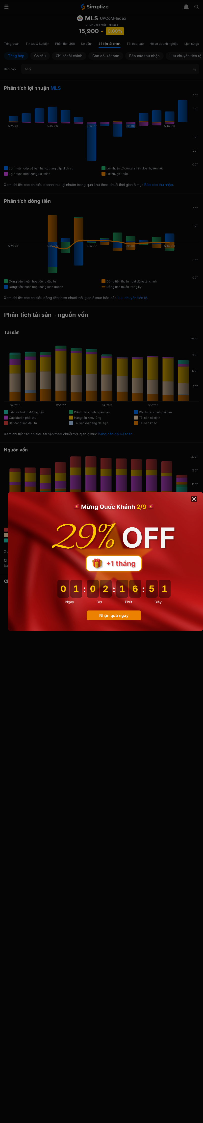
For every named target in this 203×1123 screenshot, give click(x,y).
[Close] (194, 499)
